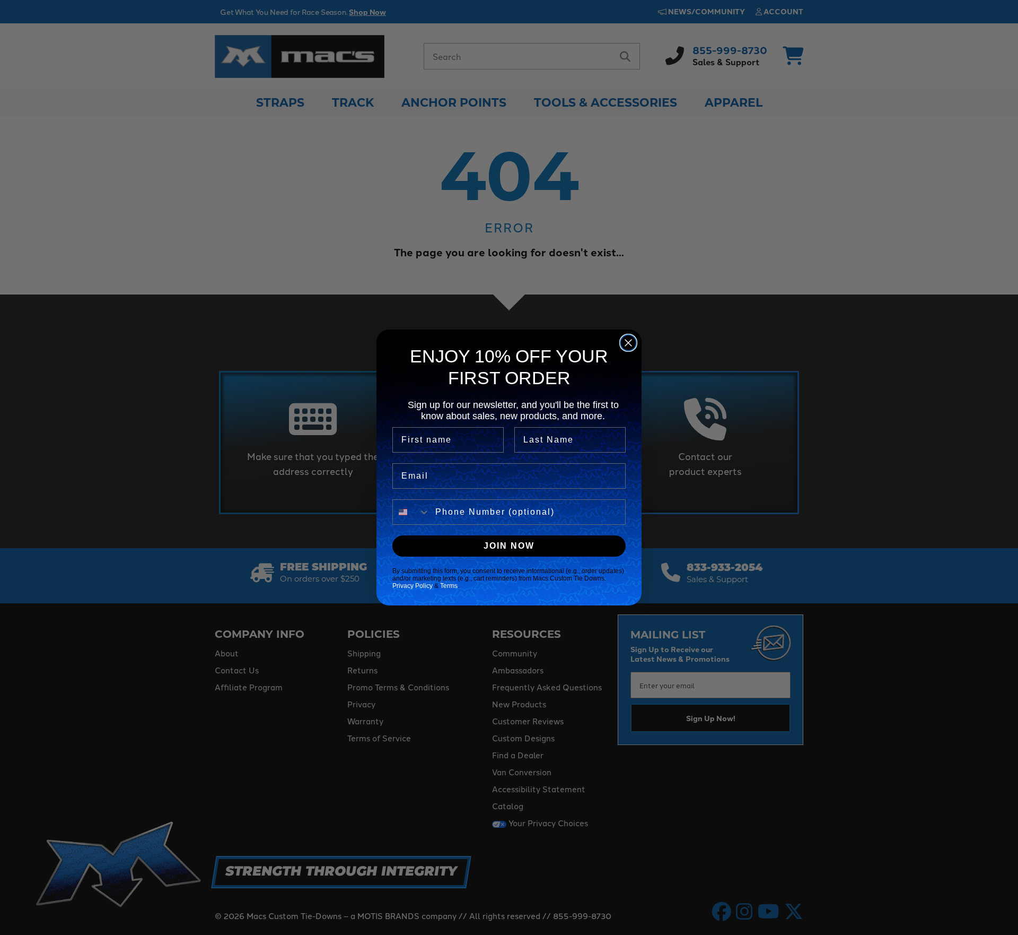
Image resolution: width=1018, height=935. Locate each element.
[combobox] (411, 512)
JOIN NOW (509, 545)
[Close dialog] (628, 343)
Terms (449, 586)
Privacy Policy (412, 586)
